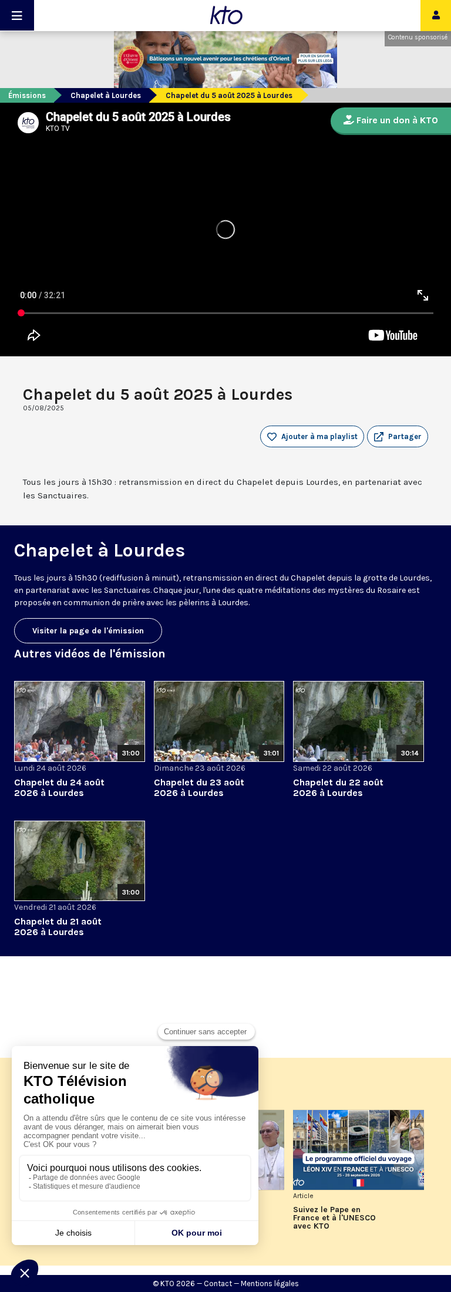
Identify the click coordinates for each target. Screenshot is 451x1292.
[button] (397, 437)
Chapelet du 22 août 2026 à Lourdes (338, 787)
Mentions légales (270, 1283)
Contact (218, 1283)
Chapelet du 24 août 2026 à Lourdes (59, 787)
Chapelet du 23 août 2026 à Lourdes (199, 787)
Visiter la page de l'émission (88, 631)
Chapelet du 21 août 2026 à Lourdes (58, 926)
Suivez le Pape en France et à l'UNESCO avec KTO (334, 1218)
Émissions (27, 95)
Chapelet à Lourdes (105, 95)
